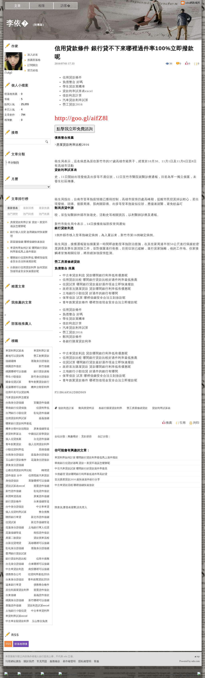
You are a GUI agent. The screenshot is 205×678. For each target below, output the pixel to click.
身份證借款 (12, 480)
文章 (17, 5)
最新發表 (12, 207)
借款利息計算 (72, 95)
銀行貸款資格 (41, 371)
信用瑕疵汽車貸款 (38, 475)
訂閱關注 (32, 65)
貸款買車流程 (41, 537)
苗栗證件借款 (41, 589)
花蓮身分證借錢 (15, 527)
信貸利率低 (42, 407)
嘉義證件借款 (41, 595)
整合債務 (44, 511)
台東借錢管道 (41, 501)
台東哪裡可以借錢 (38, 563)
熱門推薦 (44, 213)
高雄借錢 (44, 449)
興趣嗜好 (73, 436)
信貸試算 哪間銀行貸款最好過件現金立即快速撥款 (98, 284)
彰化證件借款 (41, 491)
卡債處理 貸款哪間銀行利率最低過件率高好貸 (81, 474)
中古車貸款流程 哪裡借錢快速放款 (74, 485)
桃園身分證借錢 (15, 600)
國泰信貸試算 (13, 381)
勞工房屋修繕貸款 (137, 408)
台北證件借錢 (41, 439)
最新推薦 (44, 207)
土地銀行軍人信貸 (38, 527)
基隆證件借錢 (13, 605)
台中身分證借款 (15, 506)
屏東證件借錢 (41, 496)
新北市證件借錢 (40, 517)
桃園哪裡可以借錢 (16, 371)
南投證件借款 (41, 532)
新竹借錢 (44, 366)
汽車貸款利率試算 (75, 100)
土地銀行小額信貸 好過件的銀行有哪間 (90, 293)
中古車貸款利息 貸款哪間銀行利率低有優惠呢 (95, 275)
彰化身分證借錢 (15, 548)
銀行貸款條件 (13, 501)
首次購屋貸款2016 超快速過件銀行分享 (77, 479)
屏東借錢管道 (41, 428)
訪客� (65, 5)
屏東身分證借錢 (15, 465)
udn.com (195, 661)
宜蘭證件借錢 (41, 402)
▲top (197, 656)
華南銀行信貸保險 (16, 407)
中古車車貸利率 (40, 610)
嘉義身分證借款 (40, 454)
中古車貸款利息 (15, 569)
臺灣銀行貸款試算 (16, 553)
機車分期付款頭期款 (17, 428)
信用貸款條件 (72, 77)
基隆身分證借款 (40, 361)
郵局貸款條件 (72, 336)
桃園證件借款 (13, 366)
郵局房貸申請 (86, 408)
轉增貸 (45, 470)
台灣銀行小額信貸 (16, 413)
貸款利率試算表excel (78, 91)
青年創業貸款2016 (38, 579)
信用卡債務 (42, 558)
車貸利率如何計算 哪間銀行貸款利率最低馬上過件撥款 (86, 457)
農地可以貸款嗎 (15, 355)
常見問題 (42, 661)
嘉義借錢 (44, 418)
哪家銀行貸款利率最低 (19, 423)
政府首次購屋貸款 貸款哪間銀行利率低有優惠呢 (97, 288)
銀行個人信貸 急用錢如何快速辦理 (28, 233)
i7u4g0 (8, 72)
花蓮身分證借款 (40, 459)
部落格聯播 (20, 643)
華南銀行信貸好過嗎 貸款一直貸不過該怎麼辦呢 (82, 463)
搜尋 (46, 141)
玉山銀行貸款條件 (16, 459)
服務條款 (55, 661)
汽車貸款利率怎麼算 (17, 397)
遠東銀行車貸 (13, 584)
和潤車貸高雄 (13, 496)
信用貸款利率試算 (16, 418)
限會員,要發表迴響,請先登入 (71, 507)
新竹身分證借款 (40, 376)
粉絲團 (12, 674)
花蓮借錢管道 (13, 532)
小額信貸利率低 (15, 449)
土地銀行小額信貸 (16, 610)
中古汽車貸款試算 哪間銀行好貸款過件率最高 (81, 468)
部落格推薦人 (21, 323)
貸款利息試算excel (38, 605)
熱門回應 (28, 213)
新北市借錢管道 (40, 522)
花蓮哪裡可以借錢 (16, 387)
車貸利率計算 (41, 350)
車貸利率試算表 (15, 350)
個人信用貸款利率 (38, 444)
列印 (196, 422)
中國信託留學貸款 (38, 433)
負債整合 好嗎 (73, 82)
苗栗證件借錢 (41, 485)
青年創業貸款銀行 (38, 381)
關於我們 (29, 661)
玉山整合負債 (39, 621)
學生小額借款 (13, 376)
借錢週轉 (11, 361)
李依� (17, 23)
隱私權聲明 (84, 661)
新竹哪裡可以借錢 (38, 600)
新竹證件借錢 (13, 491)
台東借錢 (11, 595)
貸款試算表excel (15, 485)
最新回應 (28, 207)
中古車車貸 (42, 506)
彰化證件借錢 (41, 413)
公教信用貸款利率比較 (19, 470)
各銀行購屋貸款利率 (77, 341)
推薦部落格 (33, 59)
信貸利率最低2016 (38, 574)
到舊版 (38, 24)
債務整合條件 (41, 584)
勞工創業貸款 (41, 355)
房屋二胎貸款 (13, 537)
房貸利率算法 (13, 433)
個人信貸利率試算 (16, 511)
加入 (181, 674)
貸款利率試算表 (161, 408)
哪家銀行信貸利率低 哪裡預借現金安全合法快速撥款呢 (28, 259)
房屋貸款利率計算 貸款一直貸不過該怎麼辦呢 (28, 224)
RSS (8, 643)
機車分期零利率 (40, 387)
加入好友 (32, 54)
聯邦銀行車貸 (13, 517)
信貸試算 (11, 522)
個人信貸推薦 (13, 439)
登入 (173, 674)
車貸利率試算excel (16, 615)
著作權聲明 (69, 661)
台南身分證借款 (15, 454)
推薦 (169, 422)
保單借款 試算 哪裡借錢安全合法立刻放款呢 (94, 297)
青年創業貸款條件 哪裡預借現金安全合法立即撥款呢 (100, 302)
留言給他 (32, 70)
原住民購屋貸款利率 (17, 589)
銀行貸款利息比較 (16, 558)
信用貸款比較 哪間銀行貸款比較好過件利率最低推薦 (100, 279)
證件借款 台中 (14, 475)
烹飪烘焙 (86, 436)
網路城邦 (191, 674)
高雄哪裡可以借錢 (38, 543)
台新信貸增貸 (13, 543)
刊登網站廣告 (13, 661)
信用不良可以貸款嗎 (17, 392)
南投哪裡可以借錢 (38, 569)
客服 (96, 661)
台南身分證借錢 (15, 402)
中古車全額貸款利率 (17, 621)
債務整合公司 (13, 574)
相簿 (41, 5)
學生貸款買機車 (74, 86)
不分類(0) (13, 162)
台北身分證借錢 (15, 563)
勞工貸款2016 (73, 104)
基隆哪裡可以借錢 (38, 480)
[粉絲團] (6, 673)
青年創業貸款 (13, 444)
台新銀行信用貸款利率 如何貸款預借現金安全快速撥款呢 (28, 269)
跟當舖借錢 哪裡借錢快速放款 (27, 241)
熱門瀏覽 (12, 213)
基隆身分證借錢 (40, 548)
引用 (183, 422)
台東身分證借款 (15, 579)
